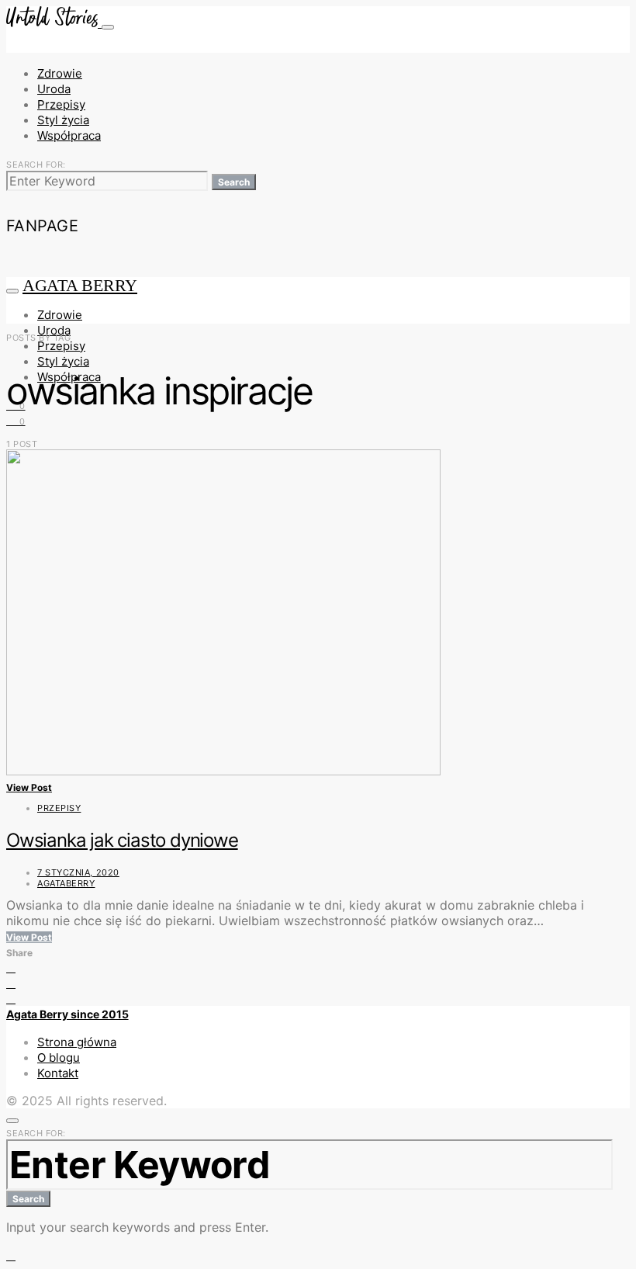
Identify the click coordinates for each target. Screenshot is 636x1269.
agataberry (66, 883)
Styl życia (63, 120)
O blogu (58, 1057)
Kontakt (57, 1073)
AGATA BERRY (79, 285)
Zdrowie (59, 73)
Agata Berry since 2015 (67, 1014)
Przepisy (61, 104)
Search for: (36, 164)
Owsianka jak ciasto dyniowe (122, 840)
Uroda (54, 88)
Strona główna (76, 1042)
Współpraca (69, 135)
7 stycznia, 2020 (78, 872)
